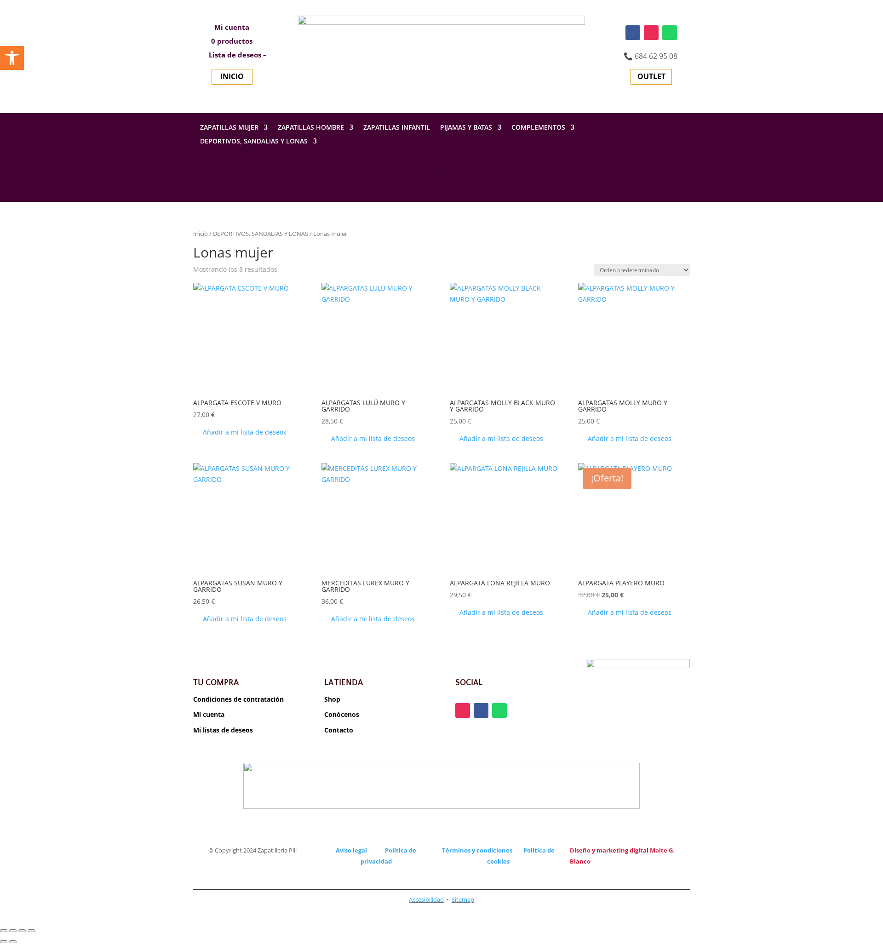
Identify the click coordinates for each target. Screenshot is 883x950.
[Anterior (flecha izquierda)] (3, 941)
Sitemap (463, 899)
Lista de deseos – (237, 55)
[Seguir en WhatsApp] (669, 32)
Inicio (200, 233)
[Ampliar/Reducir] (3, 930)
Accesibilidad (426, 899)
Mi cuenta (231, 28)
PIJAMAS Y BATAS (466, 128)
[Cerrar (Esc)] (31, 930)
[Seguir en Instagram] (651, 32)
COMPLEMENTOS (538, 128)
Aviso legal (351, 850)
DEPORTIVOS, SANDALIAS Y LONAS (254, 141)
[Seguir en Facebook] (632, 32)
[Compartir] (22, 930)
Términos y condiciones (477, 850)
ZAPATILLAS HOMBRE (311, 128)
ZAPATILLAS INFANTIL (396, 128)
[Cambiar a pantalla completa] (13, 930)
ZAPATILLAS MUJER (229, 128)
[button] (240, 432)
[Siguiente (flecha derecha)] (13, 941)
